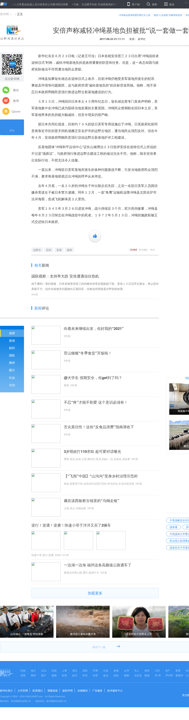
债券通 (173, 527)
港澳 (116, 670)
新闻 (12, 340)
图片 (12, 370)
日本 (48, 250)
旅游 (116, 675)
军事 (95, 670)
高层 (54, 670)
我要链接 (52, 690)
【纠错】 (133, 249)
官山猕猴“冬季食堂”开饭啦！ (88, 353)
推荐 (12, 333)
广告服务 (97, 690)
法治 (12, 385)
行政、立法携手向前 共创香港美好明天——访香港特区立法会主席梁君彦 (102, 4)
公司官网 (23, 690)
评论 (12, 130)
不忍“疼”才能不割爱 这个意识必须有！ (96, 402)
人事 (64, 670)
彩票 (64, 675)
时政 (23, 670)
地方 (33, 670)
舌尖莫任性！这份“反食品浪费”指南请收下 (99, 426)
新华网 (4, 14)
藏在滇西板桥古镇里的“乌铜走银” (91, 500)
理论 (74, 670)
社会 (12, 377)
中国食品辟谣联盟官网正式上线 (134, 14)
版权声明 (67, 690)
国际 (12, 355)
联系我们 (37, 690)
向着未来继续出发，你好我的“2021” (94, 328)
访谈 (105, 670)
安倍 (59, 250)
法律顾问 (82, 690)
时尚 (85, 675)
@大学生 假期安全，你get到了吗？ (93, 377)
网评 (12, 363)
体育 (95, 675)
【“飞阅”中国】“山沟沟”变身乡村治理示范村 (101, 476)
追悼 (69, 250)
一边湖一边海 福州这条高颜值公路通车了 (97, 564)
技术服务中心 (115, 690)
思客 (23, 675)
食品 (105, 675)
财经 (12, 348)
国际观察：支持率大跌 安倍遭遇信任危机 (65, 276)
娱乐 (74, 675)
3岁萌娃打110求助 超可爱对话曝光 (92, 451)
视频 (54, 675)
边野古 (37, 250)
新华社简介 (6, 690)
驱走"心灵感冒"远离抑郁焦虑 (168, 14)
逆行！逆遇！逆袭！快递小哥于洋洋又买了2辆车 (71, 525)
